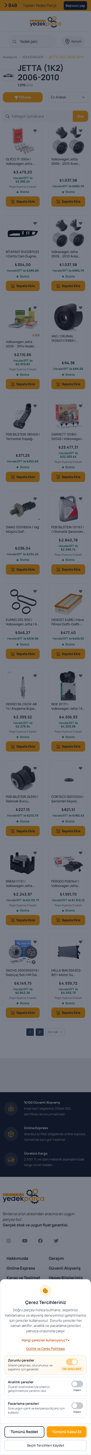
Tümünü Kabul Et (66, 1431)
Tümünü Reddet (24, 1431)
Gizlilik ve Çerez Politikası (45, 1349)
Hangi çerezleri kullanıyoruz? (44, 1340)
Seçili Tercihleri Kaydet (45, 1445)
